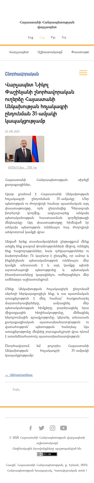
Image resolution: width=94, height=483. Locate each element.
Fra (64, 37)
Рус (53, 37)
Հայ (42, 37)
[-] (25, 149)
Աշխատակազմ (50, 51)
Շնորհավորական (22, 73)
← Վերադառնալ (19, 374)
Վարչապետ (19, 51)
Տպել (16, 389)
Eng (30, 37)
